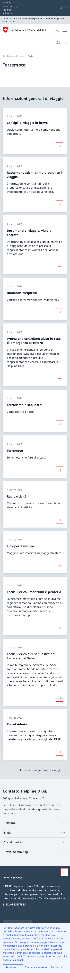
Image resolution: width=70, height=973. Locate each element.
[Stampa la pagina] (58, 42)
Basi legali (18, 959)
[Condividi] (65, 42)
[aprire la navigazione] (65, 29)
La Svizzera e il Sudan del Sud (28, 30)
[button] (64, 872)
